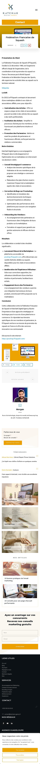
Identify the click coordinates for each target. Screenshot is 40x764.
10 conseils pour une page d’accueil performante (20, 595)
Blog (3, 665)
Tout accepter (20, 750)
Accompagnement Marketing (10, 685)
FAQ (3, 676)
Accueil (4, 663)
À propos (4, 667)
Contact (4, 672)
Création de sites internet (9, 687)
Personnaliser (20, 755)
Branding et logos (7, 689)
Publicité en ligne (7, 692)
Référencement (6, 694)
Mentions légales (7, 674)
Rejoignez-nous (6, 669)
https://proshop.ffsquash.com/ (13, 339)
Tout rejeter (20, 760)
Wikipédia (5, 88)
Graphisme (5, 696)
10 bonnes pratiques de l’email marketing (20, 572)
